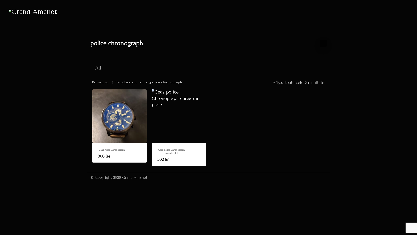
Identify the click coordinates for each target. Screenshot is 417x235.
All (98, 68)
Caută (111, 67)
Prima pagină (102, 82)
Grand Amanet (134, 177)
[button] (119, 153)
